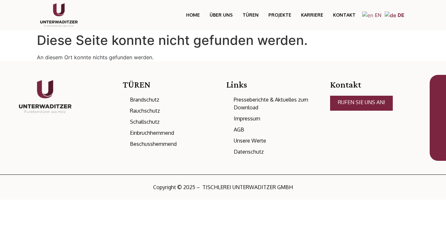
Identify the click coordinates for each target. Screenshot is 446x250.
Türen (251, 15)
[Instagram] (45, 144)
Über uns (221, 15)
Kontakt (344, 15)
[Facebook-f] (57, 144)
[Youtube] (69, 144)
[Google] (33, 144)
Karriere (312, 15)
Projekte (279, 15)
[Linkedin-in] (21, 144)
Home (193, 15)
